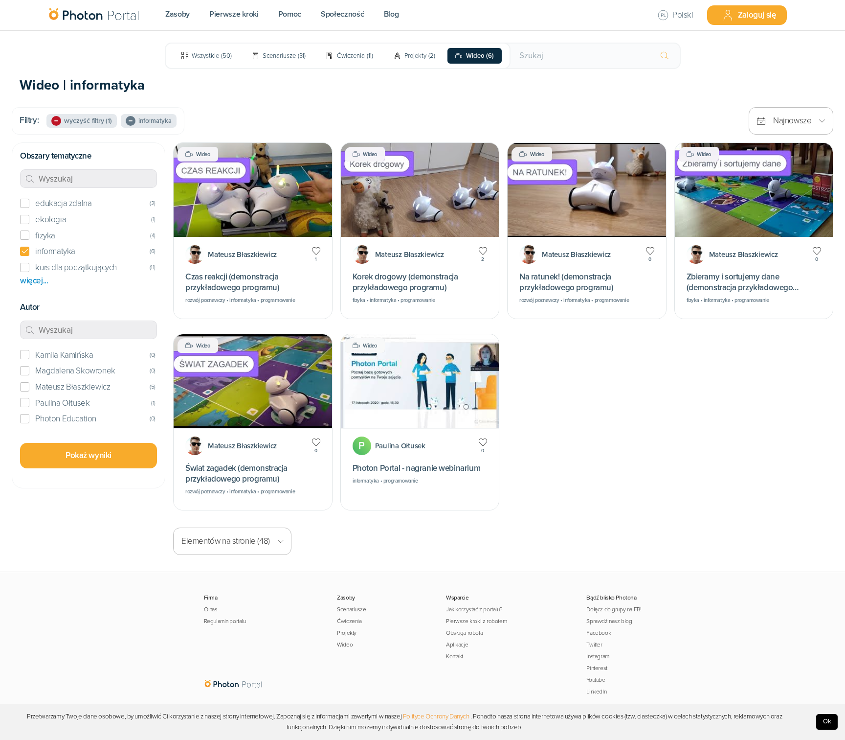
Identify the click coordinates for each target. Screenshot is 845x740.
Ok (827, 721)
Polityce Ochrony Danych (436, 716)
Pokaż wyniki (88, 455)
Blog (391, 14)
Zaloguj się (757, 15)
